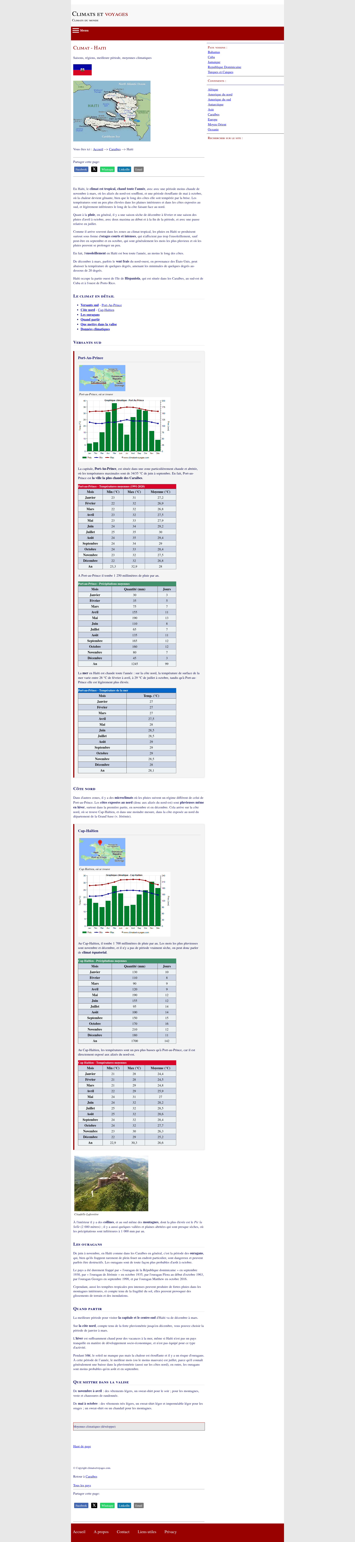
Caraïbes (213, 114)
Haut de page (82, 1446)
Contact (123, 1531)
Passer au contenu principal (89, 2)
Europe (212, 119)
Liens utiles (147, 1531)
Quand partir (90, 319)
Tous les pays (82, 1485)
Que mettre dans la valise (99, 324)
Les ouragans (90, 314)
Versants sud (90, 304)
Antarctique (216, 104)
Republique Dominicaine (224, 67)
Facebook (81, 169)
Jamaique (214, 62)
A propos (101, 1531)
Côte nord (88, 309)
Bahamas (214, 52)
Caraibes (115, 149)
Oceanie (213, 129)
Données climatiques (95, 329)
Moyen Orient (217, 124)
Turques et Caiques (220, 72)
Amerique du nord (220, 94)
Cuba (211, 57)
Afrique (213, 89)
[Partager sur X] (94, 169)
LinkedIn (124, 169)
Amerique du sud (219, 99)
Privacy (171, 1531)
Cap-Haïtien (106, 309)
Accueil (98, 149)
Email (138, 169)
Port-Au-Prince (112, 305)
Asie (211, 109)
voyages (100, 13)
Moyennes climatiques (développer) (94, 1426)
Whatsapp (107, 169)
